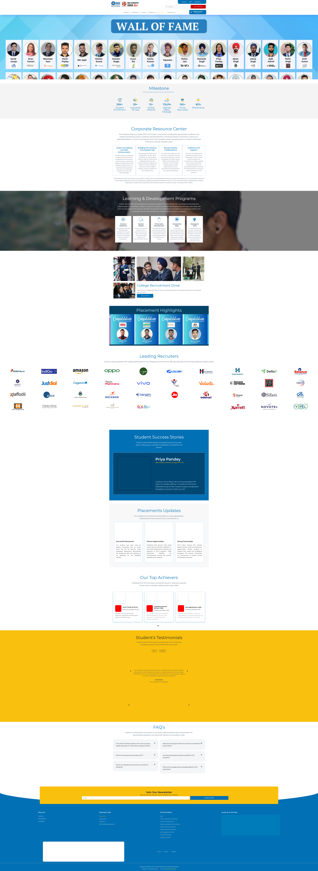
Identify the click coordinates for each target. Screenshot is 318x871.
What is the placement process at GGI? (129, 755)
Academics (151, 12)
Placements (161, 12)
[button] (156, 625)
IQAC (161, 816)
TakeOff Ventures (171, 869)
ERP (190, 2)
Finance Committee (165, 834)
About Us (126, 12)
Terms (159, 851)
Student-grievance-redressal (168, 829)
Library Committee (165, 837)
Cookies (173, 851)
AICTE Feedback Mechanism (107, 824)
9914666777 (197, 12)
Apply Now (197, 2)
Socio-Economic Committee (167, 826)
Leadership (41, 821)
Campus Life (170, 12)
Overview (40, 816)
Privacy (166, 851)
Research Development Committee (169, 824)
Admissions (135, 12)
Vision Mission (42, 818)
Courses (143, 12)
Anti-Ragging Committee (167, 832)
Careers (184, 2)
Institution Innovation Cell (167, 821)
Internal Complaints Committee (169, 819)
